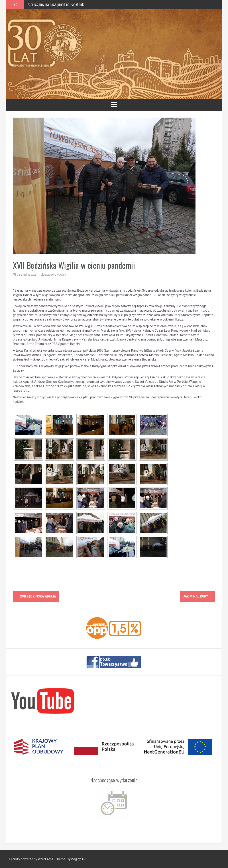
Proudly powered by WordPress (31, 859)
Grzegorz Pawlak (55, 274)
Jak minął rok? (197, 596)
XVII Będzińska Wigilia (36, 596)
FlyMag (72, 859)
